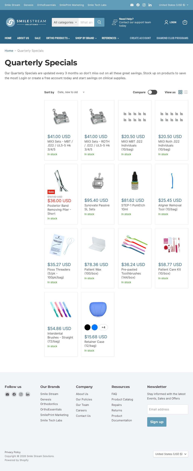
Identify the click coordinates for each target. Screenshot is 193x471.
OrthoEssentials (46, 5)
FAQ (114, 394)
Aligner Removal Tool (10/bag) (170, 207)
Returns (117, 410)
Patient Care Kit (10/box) (169, 271)
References (109, 38)
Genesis (28, 5)
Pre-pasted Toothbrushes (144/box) (131, 273)
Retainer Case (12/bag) (94, 344)
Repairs (117, 405)
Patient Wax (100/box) (92, 271)
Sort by (49, 92)
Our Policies (84, 399)
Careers (81, 410)
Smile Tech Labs (97, 5)
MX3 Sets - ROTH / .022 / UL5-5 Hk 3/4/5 (97, 145)
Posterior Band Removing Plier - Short (59, 209)
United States (172, 4)
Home (8, 38)
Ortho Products (57, 38)
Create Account (140, 38)
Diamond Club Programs (172, 38)
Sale (38, 38)
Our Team (82, 405)
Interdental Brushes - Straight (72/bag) (60, 337)
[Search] (99, 22)
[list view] (185, 92)
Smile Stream (12, 5)
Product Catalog (122, 399)
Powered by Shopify (16, 460)
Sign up (156, 422)
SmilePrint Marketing (72, 5)
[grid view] (180, 92)
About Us (23, 38)
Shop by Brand (85, 38)
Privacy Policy (13, 452)
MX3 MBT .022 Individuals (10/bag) (131, 145)
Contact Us (83, 416)
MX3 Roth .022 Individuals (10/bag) (169, 145)
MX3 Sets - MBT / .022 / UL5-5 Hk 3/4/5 (60, 145)
